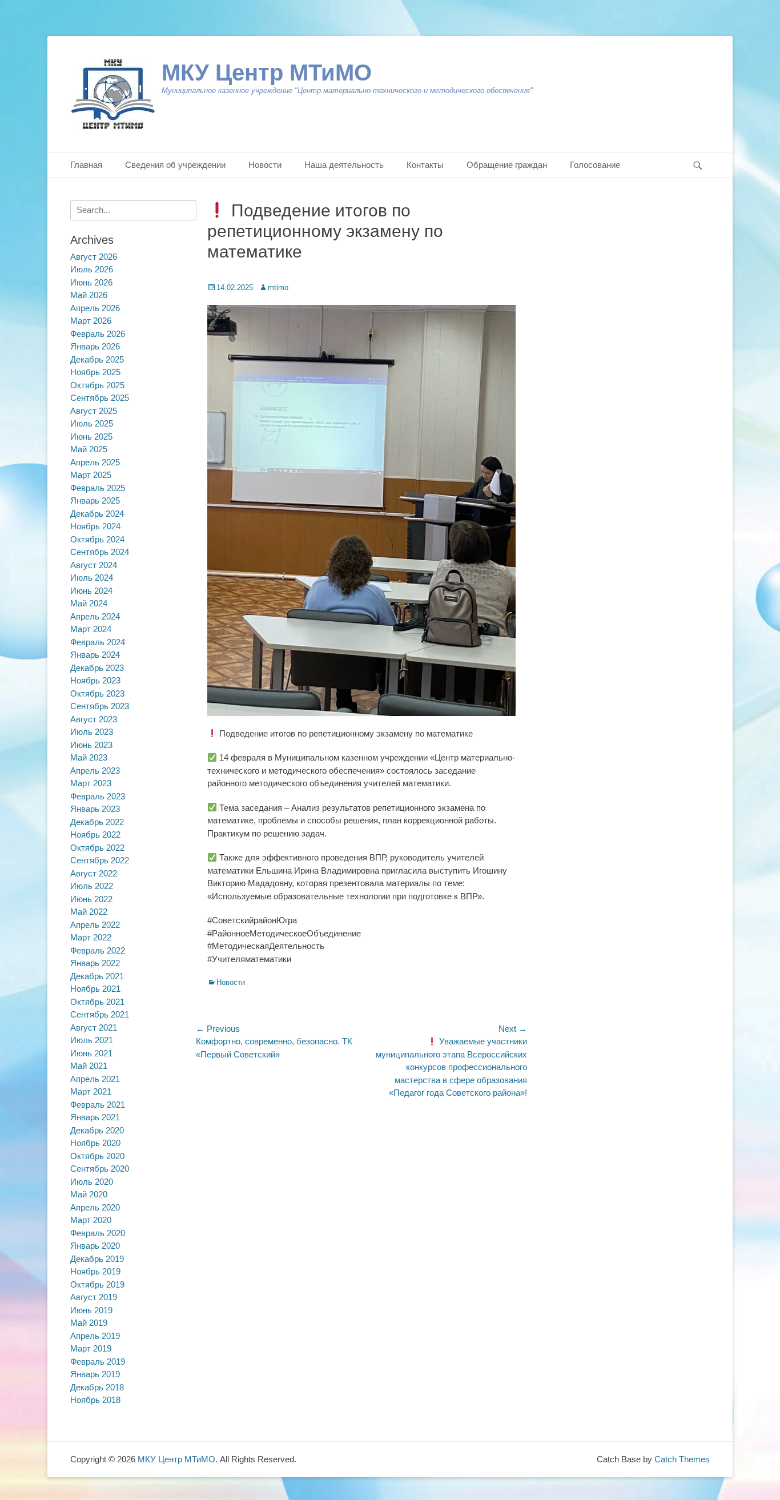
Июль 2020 (91, 1182)
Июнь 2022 (91, 899)
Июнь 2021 (91, 1053)
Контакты (425, 165)
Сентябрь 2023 (99, 706)
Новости (265, 165)
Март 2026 (90, 320)
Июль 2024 (91, 577)
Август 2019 (93, 1297)
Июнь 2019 (91, 1310)
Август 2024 (93, 565)
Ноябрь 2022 (95, 834)
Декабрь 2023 (97, 668)
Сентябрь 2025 (99, 398)
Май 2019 (88, 1323)
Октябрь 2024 (97, 539)
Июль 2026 (91, 269)
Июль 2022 (91, 886)
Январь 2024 (95, 654)
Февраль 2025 (97, 488)
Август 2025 (93, 411)
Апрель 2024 (95, 616)
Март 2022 (90, 937)
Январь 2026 (95, 346)
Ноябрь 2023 (95, 680)
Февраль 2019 (97, 1361)
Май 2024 (88, 603)
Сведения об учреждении (175, 165)
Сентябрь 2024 (99, 552)
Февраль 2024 (97, 642)
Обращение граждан (507, 165)
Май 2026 (88, 295)
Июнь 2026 (91, 282)
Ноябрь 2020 (95, 1143)
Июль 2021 (91, 1040)
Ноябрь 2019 (95, 1271)
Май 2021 (88, 1066)
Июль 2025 (91, 423)
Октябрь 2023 (97, 693)
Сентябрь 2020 (99, 1168)
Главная (86, 165)
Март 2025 (90, 475)
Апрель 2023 (95, 770)
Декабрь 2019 (97, 1259)
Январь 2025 (95, 500)
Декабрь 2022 (97, 822)
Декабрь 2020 (97, 1130)
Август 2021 (93, 1027)
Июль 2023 (91, 732)
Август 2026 (93, 257)
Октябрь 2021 (97, 1002)
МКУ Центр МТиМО (267, 72)
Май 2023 (88, 757)
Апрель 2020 (95, 1207)
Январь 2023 (95, 809)
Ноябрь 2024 (95, 526)
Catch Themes (682, 1459)
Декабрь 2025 (97, 359)
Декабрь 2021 (97, 976)
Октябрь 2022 (97, 847)
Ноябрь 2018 (95, 1400)
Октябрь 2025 (97, 385)
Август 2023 (93, 719)
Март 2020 (90, 1220)
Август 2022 (93, 873)
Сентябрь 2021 (99, 1014)
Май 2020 (88, 1194)
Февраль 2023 (97, 796)
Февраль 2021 (97, 1104)
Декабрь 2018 (97, 1387)
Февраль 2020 (97, 1233)
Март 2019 (90, 1348)
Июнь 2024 (91, 591)
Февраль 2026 (97, 334)
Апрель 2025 (95, 462)
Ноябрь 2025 (95, 372)
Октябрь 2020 (97, 1156)
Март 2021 (90, 1091)
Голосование (595, 165)
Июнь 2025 (91, 436)
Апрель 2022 (95, 925)
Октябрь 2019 (97, 1284)
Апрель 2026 (95, 308)
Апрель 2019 (95, 1336)
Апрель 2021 (95, 1079)
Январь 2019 (95, 1374)
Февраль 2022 (97, 950)
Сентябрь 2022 (99, 860)
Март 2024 (90, 629)
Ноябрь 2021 (95, 989)
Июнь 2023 (91, 745)
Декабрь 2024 (97, 513)
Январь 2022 (95, 963)
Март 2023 (90, 783)
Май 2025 (88, 449)
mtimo (278, 287)
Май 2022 (88, 911)
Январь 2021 (95, 1117)
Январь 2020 (95, 1245)
